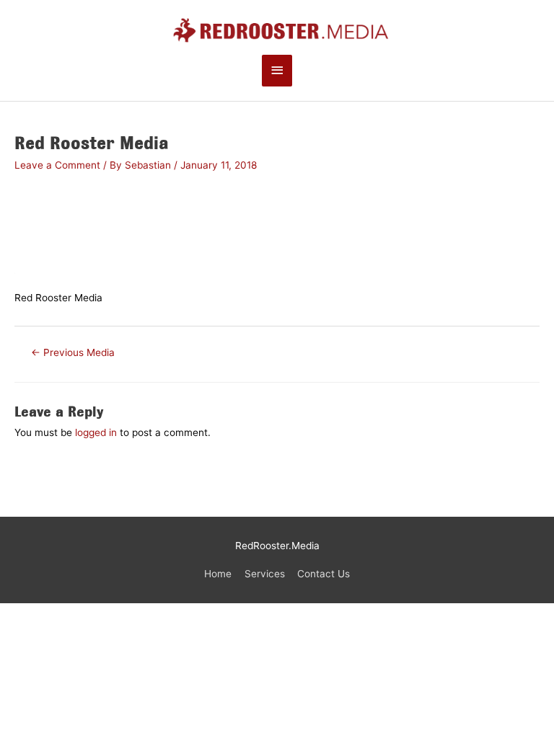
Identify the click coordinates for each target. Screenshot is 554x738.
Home (218, 573)
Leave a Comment (57, 165)
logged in (96, 432)
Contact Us (323, 573)
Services (265, 573)
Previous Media (73, 352)
